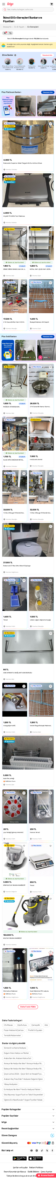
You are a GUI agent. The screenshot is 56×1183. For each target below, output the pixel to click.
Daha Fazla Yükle (28, 1007)
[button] (3, 4)
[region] (29, 64)
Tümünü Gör (47, 55)
